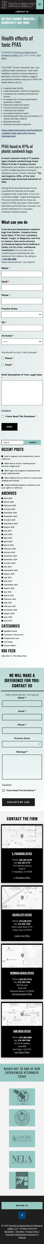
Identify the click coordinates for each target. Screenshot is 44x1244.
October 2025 (9, 520)
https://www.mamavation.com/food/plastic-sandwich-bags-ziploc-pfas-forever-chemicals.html (21, 133)
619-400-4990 (25, 1037)
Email (5, 281)
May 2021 (8, 602)
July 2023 (7, 577)
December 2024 (10, 556)
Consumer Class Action (13, 634)
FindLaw (22, 1237)
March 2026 (9, 502)
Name (5, 268)
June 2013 (8, 620)
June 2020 (8, 617)
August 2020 (9, 613)
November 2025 (10, 516)
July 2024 (7, 566)
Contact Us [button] (22, 11)
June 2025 (8, 534)
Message (22, 751)
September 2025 (11, 523)
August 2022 (9, 588)
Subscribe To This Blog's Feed (14, 656)
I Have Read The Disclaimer (21, 416)
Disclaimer (6, 410)
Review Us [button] (22, 1205)
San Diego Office (22, 1031)
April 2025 (8, 541)
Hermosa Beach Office (22, 973)
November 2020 (10, 610)
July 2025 (7, 530)
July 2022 (7, 592)
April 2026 (8, 498)
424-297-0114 (25, 979)
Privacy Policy (32, 1231)
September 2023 (11, 570)
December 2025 (10, 512)
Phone (5, 295)
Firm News (8, 642)
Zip (4, 322)
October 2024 (9, 563)
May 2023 (8, 581)
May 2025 (8, 538)
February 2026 (10, 505)
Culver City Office (22, 915)
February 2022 (10, 599)
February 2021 (10, 606)
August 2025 (9, 527)
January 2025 (9, 552)
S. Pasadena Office (22, 853)
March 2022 (9, 595)
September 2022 (11, 584)
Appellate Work (10, 631)
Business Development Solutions (21, 1234)
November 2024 (10, 559)
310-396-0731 (25, 921)
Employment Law (11, 638)
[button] (39, 4)
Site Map (20, 1231)
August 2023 (9, 574)
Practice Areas (9, 308)
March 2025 (9, 545)
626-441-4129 (25, 859)
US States (7, 335)
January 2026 (9, 509)
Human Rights (10, 645)
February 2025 (10, 548)
